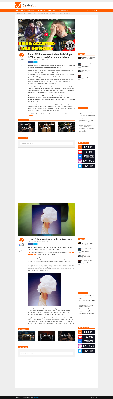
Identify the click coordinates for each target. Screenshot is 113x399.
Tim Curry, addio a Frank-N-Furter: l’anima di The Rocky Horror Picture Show (26, 126)
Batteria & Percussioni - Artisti (30, 13)
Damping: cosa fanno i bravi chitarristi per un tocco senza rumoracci (87, 117)
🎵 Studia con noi (62, 10)
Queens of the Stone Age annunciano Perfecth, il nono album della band (66, 126)
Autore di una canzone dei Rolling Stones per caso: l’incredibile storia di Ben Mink (46, 126)
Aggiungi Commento (21, 66)
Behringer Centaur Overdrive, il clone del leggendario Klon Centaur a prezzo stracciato (87, 125)
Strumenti (22, 10)
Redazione (21, 58)
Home (17, 10)
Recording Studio (31, 10)
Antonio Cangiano (29, 338)
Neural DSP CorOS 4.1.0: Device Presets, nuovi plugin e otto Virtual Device (46, 335)
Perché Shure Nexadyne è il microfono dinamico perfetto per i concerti (87, 112)
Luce (29, 252)
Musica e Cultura (52, 10)
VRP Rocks (31, 115)
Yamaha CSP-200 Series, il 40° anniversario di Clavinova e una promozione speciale (56, 391)
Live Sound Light (41, 10)
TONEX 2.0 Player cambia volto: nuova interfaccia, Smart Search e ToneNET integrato (26, 335)
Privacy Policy (36, 397)
